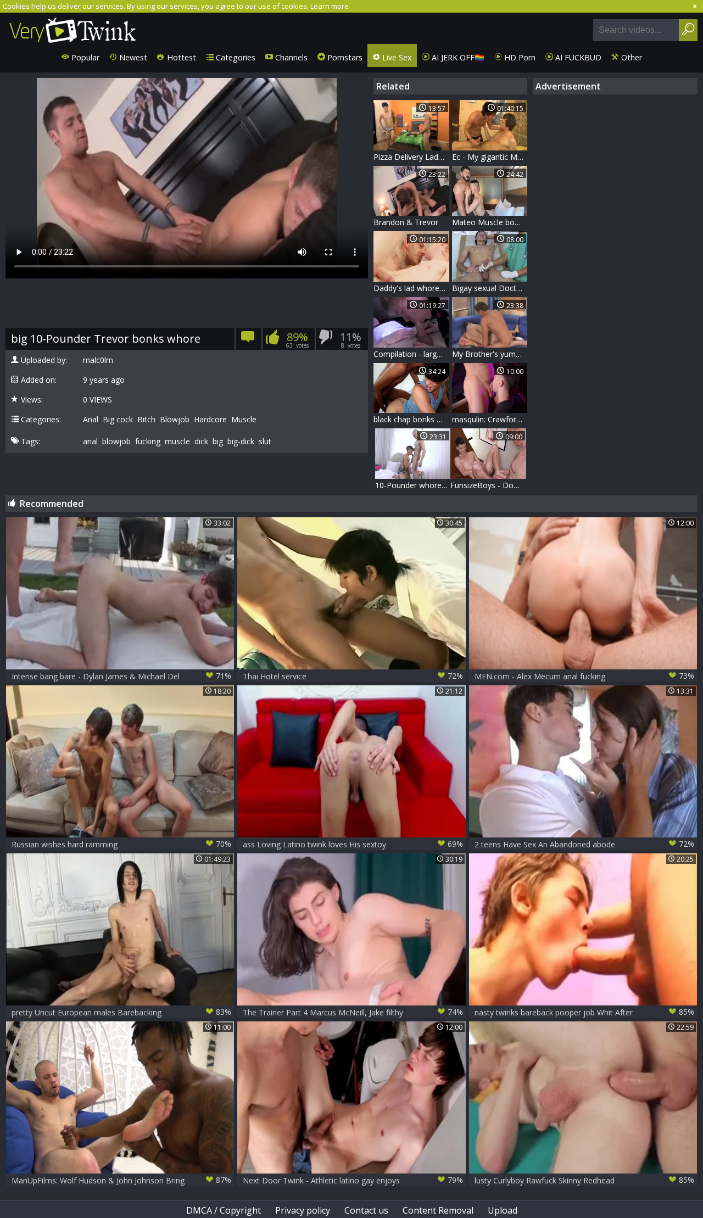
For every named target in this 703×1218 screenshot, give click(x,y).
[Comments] (248, 341)
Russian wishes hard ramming (122, 844)
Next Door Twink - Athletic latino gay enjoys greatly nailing (353, 1180)
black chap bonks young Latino (411, 419)
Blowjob (174, 419)
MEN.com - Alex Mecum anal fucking (585, 676)
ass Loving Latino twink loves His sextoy (353, 844)
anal (90, 441)
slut (265, 441)
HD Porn (518, 57)
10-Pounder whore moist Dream (413, 485)
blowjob (116, 441)
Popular (84, 57)
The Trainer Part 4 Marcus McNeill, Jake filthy (353, 1012)
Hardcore (210, 419)
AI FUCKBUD (577, 57)
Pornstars (343, 57)
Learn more (329, 6)
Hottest (180, 57)
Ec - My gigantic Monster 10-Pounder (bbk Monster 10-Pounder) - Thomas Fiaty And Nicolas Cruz (490, 157)
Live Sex (396, 57)
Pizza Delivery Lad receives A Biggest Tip (411, 157)
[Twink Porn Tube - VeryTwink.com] (73, 28)
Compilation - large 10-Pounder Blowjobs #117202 (411, 354)
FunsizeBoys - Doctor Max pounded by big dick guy (488, 485)
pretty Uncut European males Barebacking (122, 1012)
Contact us (366, 1210)
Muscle (243, 419)
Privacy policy (302, 1210)
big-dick (240, 441)
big (218, 441)
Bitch (146, 419)
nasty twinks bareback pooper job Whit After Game (585, 1012)
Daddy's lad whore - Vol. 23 (411, 288)
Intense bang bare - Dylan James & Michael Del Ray (122, 676)
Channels (290, 57)
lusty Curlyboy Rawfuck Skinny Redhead (585, 1180)
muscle (177, 441)
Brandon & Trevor (405, 222)
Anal (90, 419)
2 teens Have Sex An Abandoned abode (585, 844)
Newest (132, 57)
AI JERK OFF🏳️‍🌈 (456, 57)
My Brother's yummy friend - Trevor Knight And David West (490, 354)
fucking (147, 441)
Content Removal (438, 1210)
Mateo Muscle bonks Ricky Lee (490, 222)
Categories (234, 57)
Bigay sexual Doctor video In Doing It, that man (490, 288)
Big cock (118, 419)
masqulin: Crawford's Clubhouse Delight (490, 419)
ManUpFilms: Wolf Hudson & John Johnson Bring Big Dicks (122, 1180)
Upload (502, 1210)
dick (201, 441)
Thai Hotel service (353, 676)
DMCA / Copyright (223, 1210)
